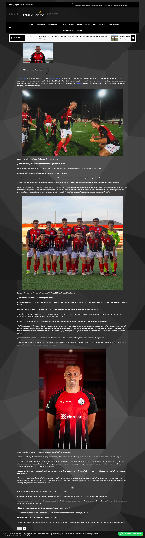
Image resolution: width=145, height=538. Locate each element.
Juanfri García (22, 79)
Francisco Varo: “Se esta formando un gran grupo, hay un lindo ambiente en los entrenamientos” (101, 5)
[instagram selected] (12, 14)
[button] (130, 534)
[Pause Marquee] (133, 38)
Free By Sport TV (83, 25)
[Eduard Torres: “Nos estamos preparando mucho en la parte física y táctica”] (80, 39)
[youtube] (17, 14)
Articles (63, 25)
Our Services (114, 25)
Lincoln (101, 81)
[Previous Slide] (72, 3)
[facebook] (10, 14)
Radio (71, 25)
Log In (79, 30)
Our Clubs (102, 25)
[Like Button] (19, 528)
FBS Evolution (68, 30)
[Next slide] (135, 3)
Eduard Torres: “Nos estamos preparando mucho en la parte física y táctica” (113, 36)
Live (94, 25)
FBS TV (78, 83)
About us (29, 25)
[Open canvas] (10, 27)
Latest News (40, 25)
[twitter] (14, 14)
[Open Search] (132, 27)
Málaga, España (55, 79)
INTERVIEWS (52, 25)
